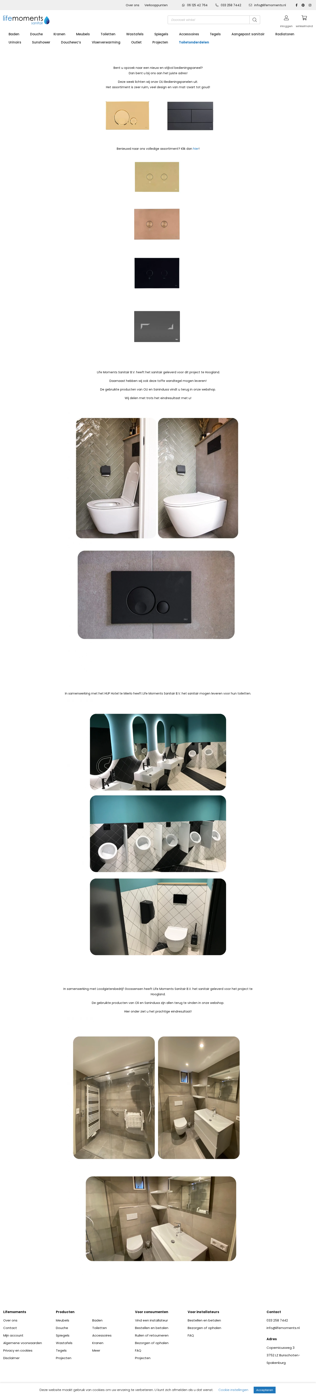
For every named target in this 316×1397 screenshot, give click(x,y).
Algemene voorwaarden (22, 1343)
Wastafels (135, 34)
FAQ (138, 1350)
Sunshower (41, 42)
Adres (272, 1339)
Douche (36, 34)
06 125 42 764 (197, 5)
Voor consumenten (151, 1312)
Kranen (59, 34)
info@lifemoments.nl (269, 5)
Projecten (160, 42)
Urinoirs (15, 42)
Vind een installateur (151, 1320)
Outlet (136, 42)
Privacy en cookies (17, 1350)
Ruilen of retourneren (152, 1335)
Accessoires (189, 34)
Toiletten (108, 34)
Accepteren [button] (264, 1390)
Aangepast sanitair (248, 34)
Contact (10, 1328)
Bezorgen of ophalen (152, 1343)
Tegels (215, 34)
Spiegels (161, 34)
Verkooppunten (156, 5)
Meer (96, 1350)
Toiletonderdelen (194, 42)
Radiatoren (284, 34)
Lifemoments (14, 1312)
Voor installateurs (203, 1312)
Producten (65, 1312)
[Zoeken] (254, 19)
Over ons (132, 5)
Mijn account (13, 1335)
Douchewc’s (71, 42)
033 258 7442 (231, 5)
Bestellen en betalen (151, 1328)
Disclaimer (11, 1358)
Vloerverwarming (106, 42)
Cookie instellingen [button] (233, 1390)
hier (196, 149)
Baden (14, 34)
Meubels (83, 34)
